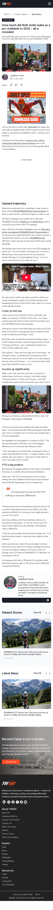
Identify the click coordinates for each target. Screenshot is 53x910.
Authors (5, 830)
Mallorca (25, 221)
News (4, 850)
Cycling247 (6, 881)
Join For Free (10, 762)
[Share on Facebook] (11, 85)
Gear (4, 847)
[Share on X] (16, 85)
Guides (5, 864)
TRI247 (6, 14)
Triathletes (6, 857)
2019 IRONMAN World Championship (29, 211)
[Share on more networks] (21, 85)
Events (5, 854)
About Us (6, 813)
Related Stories (12, 612)
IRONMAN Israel (38, 238)
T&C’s (37, 894)
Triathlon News (21, 14)
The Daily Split (8, 884)
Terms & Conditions (10, 837)
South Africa (38, 221)
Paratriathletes (8, 861)
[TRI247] (7, 4)
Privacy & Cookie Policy (23, 894)
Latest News (10, 673)
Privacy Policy (8, 833)
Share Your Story (9, 826)
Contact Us (7, 823)
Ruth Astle (32, 127)
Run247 (5, 877)
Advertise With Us (9, 816)
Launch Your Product (11, 819)
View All (37, 612)
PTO (48, 469)
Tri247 (4, 874)
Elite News (36, 14)
